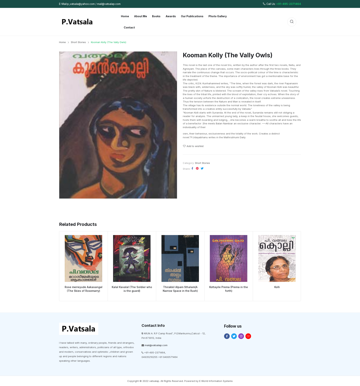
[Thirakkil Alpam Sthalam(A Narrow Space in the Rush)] (180, 258)
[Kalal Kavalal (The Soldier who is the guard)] (132, 258)
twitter (234, 336)
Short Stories (202, 162)
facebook (227, 336)
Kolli (277, 287)
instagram (241, 336)
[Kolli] (277, 258)
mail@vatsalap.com (156, 345)
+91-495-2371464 (288, 3)
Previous (53, 266)
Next (306, 266)
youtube (248, 336)
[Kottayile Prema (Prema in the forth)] (228, 258)
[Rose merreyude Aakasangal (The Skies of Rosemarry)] (83, 258)
